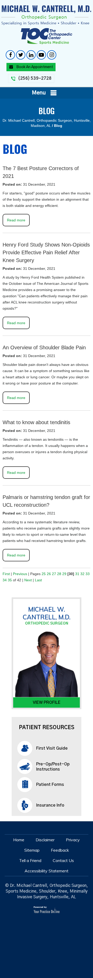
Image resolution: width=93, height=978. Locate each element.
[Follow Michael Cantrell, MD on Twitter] (21, 55)
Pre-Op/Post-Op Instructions (52, 766)
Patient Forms (50, 785)
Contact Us (63, 860)
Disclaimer (45, 839)
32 (82, 574)
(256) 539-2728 (34, 78)
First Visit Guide (52, 748)
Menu (39, 93)
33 (88, 574)
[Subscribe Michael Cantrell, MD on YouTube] (41, 55)
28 (59, 574)
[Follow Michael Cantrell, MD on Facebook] (10, 55)
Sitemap (32, 850)
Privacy (73, 839)
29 (64, 574)
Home (18, 839)
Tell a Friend (30, 860)
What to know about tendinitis (36, 422)
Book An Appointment (34, 67)
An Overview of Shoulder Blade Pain (44, 347)
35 (10, 580)
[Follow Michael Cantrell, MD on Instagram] (52, 55)
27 (54, 574)
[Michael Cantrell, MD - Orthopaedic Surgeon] (46, 15)
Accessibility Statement (46, 870)
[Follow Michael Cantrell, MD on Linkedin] (31, 55)
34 (5, 580)
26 (49, 574)
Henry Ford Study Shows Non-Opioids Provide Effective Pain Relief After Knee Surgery (46, 252)
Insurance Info (50, 805)
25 (44, 574)
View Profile (46, 702)
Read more (16, 220)
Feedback (60, 850)
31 (77, 574)
